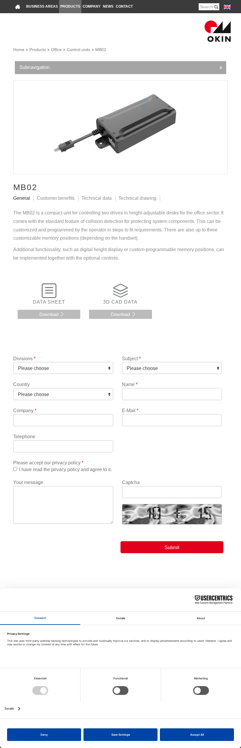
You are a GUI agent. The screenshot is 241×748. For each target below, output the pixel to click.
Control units (78, 49)
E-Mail (130, 410)
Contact (124, 6)
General (21, 198)
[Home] (17, 6)
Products (70, 6)
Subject (131, 358)
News (108, 6)
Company (92, 6)
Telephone (24, 436)
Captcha (131, 482)
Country (21, 384)
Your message (28, 482)
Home (18, 49)
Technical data (96, 198)
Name (130, 384)
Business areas (42, 6)
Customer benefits (56, 198)
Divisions (24, 358)
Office (56, 49)
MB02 (100, 49)
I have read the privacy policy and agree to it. (65, 469)
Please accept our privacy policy (48, 462)
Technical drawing (137, 198)
